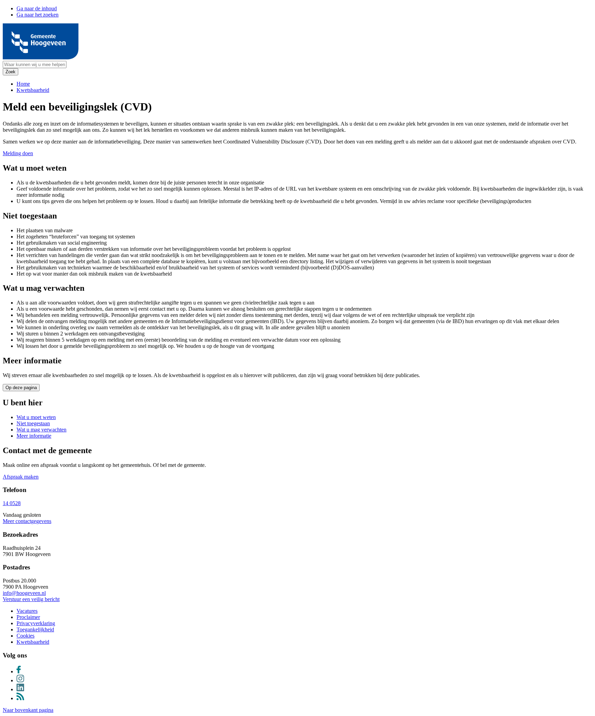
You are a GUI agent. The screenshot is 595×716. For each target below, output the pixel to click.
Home (23, 84)
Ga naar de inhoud (37, 8)
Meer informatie (34, 436)
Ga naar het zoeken (38, 15)
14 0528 (12, 503)
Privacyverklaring (36, 623)
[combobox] (34, 64)
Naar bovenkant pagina (28, 710)
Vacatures (27, 611)
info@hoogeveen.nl (24, 593)
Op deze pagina (21, 387)
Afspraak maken (21, 477)
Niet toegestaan (33, 423)
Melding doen (18, 153)
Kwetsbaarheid (33, 90)
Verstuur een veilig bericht (31, 599)
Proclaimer (28, 617)
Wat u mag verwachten (41, 429)
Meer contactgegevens (27, 521)
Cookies (25, 636)
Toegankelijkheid (35, 629)
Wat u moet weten (36, 417)
